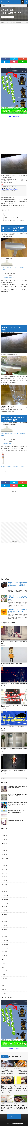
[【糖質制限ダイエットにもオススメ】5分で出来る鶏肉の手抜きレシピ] (4, 612)
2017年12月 (5, 858)
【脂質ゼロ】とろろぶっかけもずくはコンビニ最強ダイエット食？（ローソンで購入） (17, 597)
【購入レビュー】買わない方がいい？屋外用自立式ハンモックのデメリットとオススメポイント (7, 1089)
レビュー (11, 16)
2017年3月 (4, 884)
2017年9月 (4, 865)
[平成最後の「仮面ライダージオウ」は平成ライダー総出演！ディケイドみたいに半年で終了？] (4, 805)
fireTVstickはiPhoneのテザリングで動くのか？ (11, 663)
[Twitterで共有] (14, 59)
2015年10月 (5, 948)
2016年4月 (4, 925)
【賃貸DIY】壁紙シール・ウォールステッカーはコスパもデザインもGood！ (7, 1108)
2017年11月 (5, 862)
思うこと (4, 989)
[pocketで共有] (14, 61)
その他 (3, 645)
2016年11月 (5, 899)
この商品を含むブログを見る (8, 277)
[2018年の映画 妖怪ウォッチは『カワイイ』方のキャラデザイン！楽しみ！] (4, 821)
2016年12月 (5, 895)
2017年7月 (4, 869)
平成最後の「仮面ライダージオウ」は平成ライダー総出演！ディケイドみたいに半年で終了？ (17, 804)
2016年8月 (4, 910)
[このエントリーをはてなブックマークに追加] (5, 61)
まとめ (3, 730)
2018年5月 (4, 847)
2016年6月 (4, 918)
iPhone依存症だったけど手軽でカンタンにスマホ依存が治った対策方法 (7, 1071)
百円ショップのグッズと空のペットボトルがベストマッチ (14, 214)
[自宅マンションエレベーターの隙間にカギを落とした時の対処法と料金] (4, 797)
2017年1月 (4, 891)
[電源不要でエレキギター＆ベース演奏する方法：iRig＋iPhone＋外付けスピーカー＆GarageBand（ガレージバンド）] (4, 585)
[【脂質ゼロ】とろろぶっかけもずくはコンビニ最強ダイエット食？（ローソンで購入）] (4, 598)
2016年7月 (4, 914)
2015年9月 (4, 951)
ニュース (4, 974)
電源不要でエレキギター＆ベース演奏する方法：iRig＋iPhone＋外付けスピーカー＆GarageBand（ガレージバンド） (17, 584)
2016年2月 (4, 933)
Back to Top (14, 1116)
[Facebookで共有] (5, 59)
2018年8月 (4, 835)
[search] (26, 5)
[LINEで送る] (22, 61)
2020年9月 (4, 832)
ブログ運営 (4, 978)
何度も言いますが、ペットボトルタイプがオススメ (14, 220)
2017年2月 (4, 888)
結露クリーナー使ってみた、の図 (10, 217)
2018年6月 (4, 843)
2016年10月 (5, 903)
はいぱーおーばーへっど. (18, 1123)
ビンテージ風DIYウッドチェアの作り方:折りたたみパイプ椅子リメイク (20, 1088)
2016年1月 (4, 936)
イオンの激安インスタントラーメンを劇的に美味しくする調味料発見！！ (20, 1071)
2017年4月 (4, 880)
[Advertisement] (14, 42)
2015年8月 (4, 955)
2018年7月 (4, 839)
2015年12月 (5, 940)
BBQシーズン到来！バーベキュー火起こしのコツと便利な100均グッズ (20, 1107)
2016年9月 (4, 906)
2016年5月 (4, 921)
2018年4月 (4, 850)
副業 (3, 985)
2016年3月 (4, 929)
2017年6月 (4, 873)
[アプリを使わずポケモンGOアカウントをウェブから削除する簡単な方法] (4, 813)
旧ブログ (4, 686)
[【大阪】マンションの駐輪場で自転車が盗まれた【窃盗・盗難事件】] (4, 789)
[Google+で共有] (22, 59)
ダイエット (4, 970)
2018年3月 (4, 854)
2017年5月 (4, 876)
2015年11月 (5, 944)
